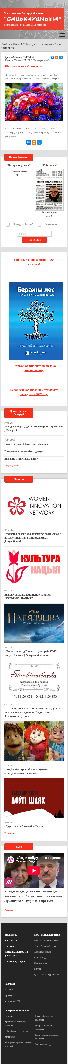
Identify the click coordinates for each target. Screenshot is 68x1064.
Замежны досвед (43, 1044)
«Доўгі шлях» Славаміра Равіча (23, 826)
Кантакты (11, 940)
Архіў (18, 174)
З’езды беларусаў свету (45, 946)
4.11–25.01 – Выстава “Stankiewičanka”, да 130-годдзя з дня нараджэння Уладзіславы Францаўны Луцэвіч (32, 712)
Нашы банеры (40, 963)
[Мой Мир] (61, 57)
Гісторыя (9, 1016)
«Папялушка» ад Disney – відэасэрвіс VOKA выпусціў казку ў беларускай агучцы (31, 653)
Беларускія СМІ (12, 1001)
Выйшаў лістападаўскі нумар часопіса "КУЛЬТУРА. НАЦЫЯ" (27, 596)
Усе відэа (8, 910)
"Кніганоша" (51, 224)
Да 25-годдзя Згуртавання (46, 974)
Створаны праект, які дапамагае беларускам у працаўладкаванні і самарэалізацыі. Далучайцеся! (32, 537)
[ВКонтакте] (52, 57)
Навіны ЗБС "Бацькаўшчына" (27, 44)
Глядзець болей (12, 465)
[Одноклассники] (56, 57)
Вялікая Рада (40, 957)
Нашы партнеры (15, 961)
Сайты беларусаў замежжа (17, 1031)
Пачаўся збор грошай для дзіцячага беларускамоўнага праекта (26, 771)
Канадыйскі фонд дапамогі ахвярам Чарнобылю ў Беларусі (33, 428)
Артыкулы (10, 995)
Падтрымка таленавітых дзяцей (23, 451)
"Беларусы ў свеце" (23, 224)
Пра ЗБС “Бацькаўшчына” (46, 940)
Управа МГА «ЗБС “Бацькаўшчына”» (32, 60)
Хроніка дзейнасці (42, 952)
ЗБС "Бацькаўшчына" (47, 934)
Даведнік (9, 989)
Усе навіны (9, 833)
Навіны (9, 946)
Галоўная (5, 44)
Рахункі (37, 969)
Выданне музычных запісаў (21, 458)
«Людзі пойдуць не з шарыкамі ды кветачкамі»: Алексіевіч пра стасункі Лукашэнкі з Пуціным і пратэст (33, 896)
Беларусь (10, 983)
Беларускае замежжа (17, 1010)
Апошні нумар (19, 170)
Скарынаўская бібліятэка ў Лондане (26, 444)
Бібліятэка (11, 934)
